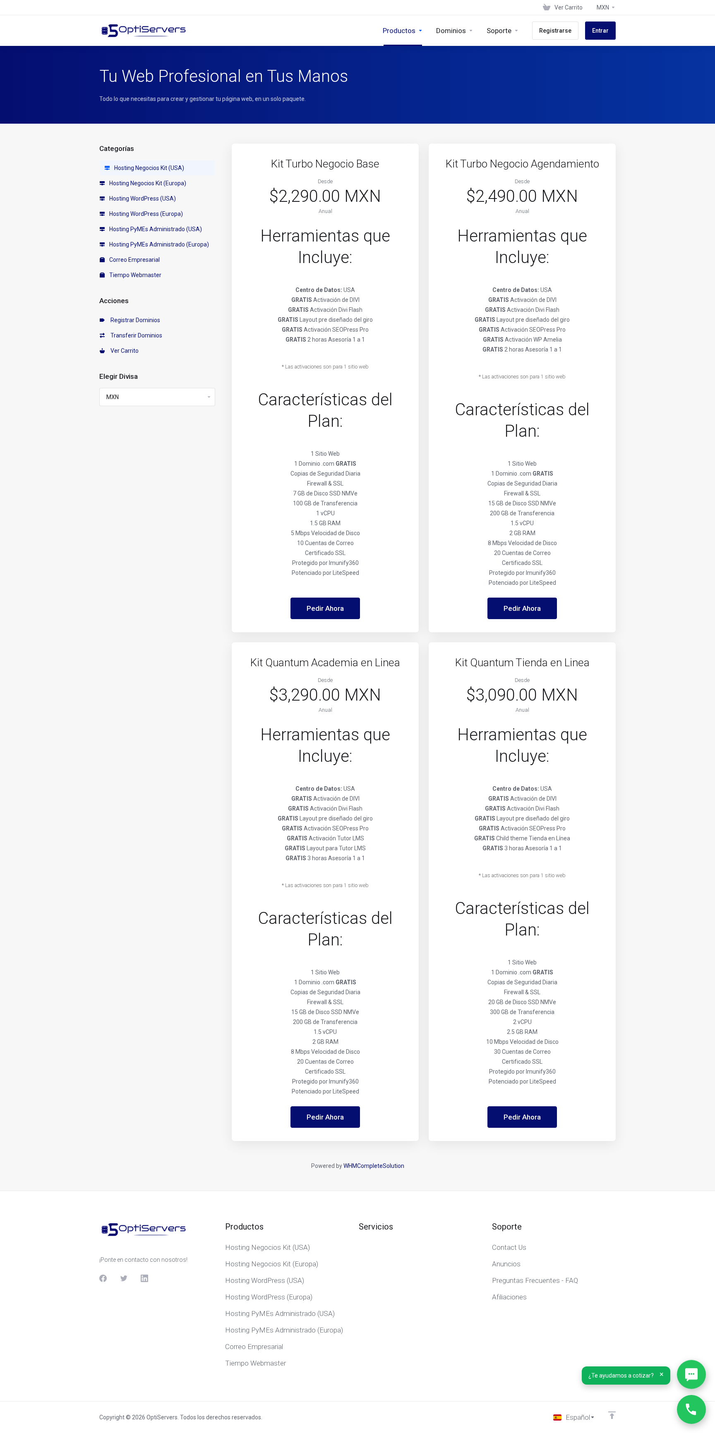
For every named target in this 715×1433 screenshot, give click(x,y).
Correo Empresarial (134, 259)
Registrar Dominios (134, 320)
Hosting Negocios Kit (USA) (148, 168)
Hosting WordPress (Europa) (145, 214)
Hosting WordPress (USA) (142, 198)
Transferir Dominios (135, 335)
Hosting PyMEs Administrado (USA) (155, 229)
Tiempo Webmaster (134, 275)
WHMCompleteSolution (373, 1166)
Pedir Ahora (325, 608)
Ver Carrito (123, 350)
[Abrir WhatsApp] (691, 1375)
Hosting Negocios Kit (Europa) (147, 183)
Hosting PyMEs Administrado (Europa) (158, 244)
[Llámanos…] (691, 1409)
